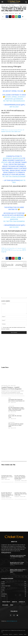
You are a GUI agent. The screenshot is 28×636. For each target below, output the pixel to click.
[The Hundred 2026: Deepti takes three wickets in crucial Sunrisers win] (4, 401)
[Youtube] (17, 615)
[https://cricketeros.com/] (14, 537)
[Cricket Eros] (2, 13)
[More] (22, 16)
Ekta (9, 385)
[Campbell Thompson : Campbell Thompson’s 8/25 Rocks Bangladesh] (12, 376)
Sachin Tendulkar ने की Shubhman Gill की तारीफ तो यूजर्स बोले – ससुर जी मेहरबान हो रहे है (21, 265)
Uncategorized (17, 496)
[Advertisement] (14, 283)
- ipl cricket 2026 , (11, 406)
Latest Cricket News (4, 385)
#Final (14, 97)
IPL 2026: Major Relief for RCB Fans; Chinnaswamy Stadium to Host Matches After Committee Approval (7, 494)
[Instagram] (14, 615)
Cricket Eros (6, 13)
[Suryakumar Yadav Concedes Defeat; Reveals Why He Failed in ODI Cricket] (21, 487)
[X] (10, 16)
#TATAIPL (8, 97)
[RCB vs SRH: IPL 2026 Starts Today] (4, 417)
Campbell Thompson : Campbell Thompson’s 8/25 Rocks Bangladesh (11, 388)
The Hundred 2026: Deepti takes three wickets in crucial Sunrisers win (6, 476)
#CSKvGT (21, 97)
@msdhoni (9, 99)
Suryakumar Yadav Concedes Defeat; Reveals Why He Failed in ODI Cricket (21, 494)
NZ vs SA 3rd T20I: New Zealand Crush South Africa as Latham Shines (15, 425)
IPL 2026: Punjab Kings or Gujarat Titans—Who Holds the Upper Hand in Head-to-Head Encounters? (16, 409)
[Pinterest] (13, 16)
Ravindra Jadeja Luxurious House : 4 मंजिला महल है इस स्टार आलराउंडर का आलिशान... (18, 571)
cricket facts (3, 497)
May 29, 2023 (14, 227)
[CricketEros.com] (14, 1)
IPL (5, 5)
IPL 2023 (8, 5)
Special (13, 5)
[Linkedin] (19, 16)
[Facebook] (7, 16)
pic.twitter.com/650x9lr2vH (14, 101)
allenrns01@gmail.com (12, 621)
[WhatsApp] (16, 16)
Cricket (2, 5)
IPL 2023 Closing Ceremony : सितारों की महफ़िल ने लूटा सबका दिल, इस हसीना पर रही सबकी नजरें (7, 265)
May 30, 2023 (14, 107)
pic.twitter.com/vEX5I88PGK (14, 221)
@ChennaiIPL (18, 99)
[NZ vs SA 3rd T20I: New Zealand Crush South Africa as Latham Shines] (4, 425)
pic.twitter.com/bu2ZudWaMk (14, 176)
